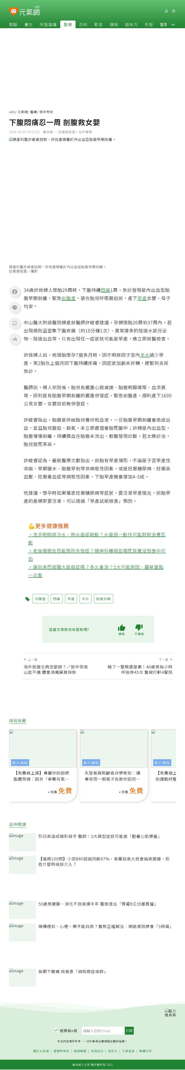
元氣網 (23, 112)
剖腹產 (69, 298)
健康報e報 (68, 1030)
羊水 (145, 355)
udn (12, 112)
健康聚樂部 (61, 1051)
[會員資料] (166, 11)
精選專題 (80, 1051)
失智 (149, 24)
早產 (142, 298)
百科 (83, 24)
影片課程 (20, 762)
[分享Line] (14, 307)
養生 (28, 24)
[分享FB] (14, 291)
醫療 (68, 24)
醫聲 (164, 24)
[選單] (173, 11)
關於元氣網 (41, 1051)
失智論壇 (48, 24)
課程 (114, 24)
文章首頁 (128, 1051)
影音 (98, 24)
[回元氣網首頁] (29, 11)
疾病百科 (97, 1051)
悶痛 (105, 290)
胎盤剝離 (103, 598)
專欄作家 (145, 1051)
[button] (173, 24)
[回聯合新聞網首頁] (13, 11)
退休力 (131, 24)
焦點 (13, 24)
